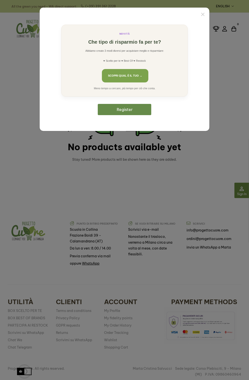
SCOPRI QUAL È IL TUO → (125, 75)
